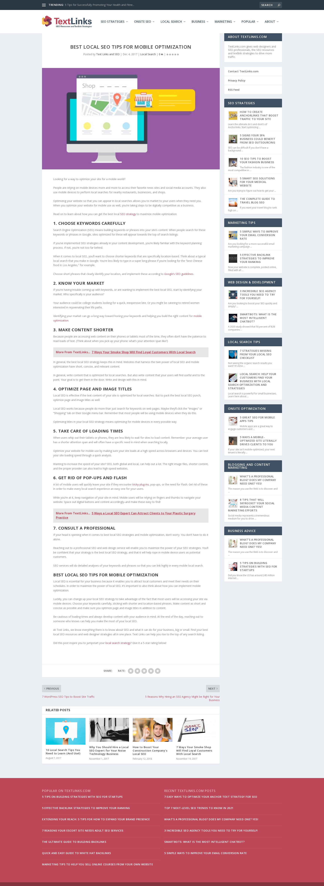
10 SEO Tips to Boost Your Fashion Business (257, 160)
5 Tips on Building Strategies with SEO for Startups (258, 566)
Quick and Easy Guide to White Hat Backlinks (76, 853)
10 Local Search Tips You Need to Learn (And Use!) (63, 751)
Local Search (171, 22)
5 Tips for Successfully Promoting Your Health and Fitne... (99, 5)
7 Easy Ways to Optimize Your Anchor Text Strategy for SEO (210, 796)
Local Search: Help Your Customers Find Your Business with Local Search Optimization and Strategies (252, 381)
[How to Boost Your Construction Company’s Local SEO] (152, 730)
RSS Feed (233, 89)
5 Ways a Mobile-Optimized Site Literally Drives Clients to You (258, 440)
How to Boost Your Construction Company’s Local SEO (150, 750)
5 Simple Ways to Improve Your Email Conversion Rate (259, 235)
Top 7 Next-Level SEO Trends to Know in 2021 (198, 808)
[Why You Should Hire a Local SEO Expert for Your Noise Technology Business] (109, 730)
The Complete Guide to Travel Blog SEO (257, 200)
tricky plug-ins (140, 484)
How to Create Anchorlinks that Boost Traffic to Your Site (259, 115)
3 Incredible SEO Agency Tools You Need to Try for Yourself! (258, 294)
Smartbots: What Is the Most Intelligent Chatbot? (258, 317)
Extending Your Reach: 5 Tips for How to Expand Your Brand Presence (96, 819)
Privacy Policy (236, 80)
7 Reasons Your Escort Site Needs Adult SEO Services (82, 830)
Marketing (223, 22)
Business (198, 22)
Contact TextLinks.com (243, 71)
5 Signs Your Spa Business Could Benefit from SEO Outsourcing (257, 139)
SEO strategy (128, 214)
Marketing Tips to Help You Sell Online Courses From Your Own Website (97, 864)
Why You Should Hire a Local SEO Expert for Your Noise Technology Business (109, 750)
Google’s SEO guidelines (178, 274)
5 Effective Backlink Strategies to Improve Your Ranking (257, 258)
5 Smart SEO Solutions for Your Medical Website (257, 182)
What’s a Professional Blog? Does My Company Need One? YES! (258, 480)
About (270, 22)
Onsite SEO (142, 22)
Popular (248, 22)
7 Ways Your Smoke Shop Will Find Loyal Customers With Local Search (194, 750)
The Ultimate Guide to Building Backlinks (74, 842)
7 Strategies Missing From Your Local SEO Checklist (256, 354)
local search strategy (117, 643)
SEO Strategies (112, 22)
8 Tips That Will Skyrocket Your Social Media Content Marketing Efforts (251, 505)
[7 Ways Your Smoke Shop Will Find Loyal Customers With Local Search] (196, 730)
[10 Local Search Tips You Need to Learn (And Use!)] (66, 731)
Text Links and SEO (108, 54)
